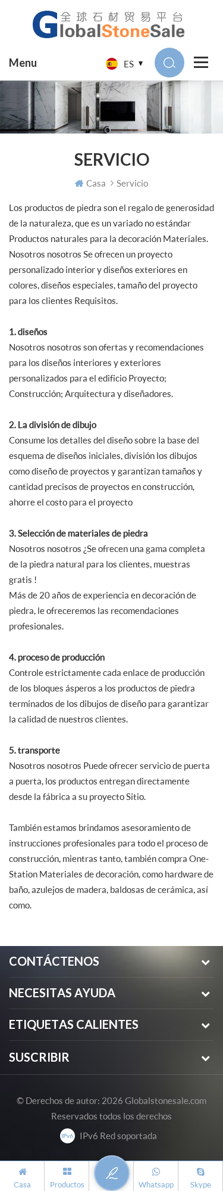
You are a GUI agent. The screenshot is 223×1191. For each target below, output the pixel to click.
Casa (96, 183)
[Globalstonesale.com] (111, 24)
